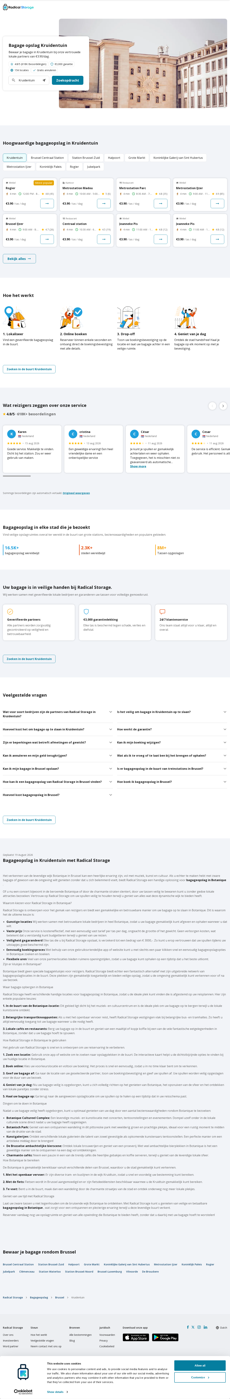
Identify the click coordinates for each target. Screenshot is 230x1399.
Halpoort (74, 1264)
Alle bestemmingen (80, 1334)
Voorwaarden (107, 1334)
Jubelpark (9, 1271)
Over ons (8, 1334)
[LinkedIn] (205, 1327)
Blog (72, 1340)
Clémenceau (26, 1271)
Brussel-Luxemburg (110, 1271)
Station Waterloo (50, 1271)
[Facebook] (188, 1327)
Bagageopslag (39, 1297)
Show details (55, 1391)
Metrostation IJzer (165, 1264)
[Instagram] (199, 1327)
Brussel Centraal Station (18, 1264)
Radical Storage (13, 1297)
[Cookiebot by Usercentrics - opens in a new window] (23, 1392)
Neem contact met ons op (46, 1346)
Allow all (200, 1365)
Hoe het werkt (39, 1334)
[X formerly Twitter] (193, 1327)
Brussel (59, 1297)
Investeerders (11, 1340)
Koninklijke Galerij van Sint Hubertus (127, 1264)
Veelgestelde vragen (42, 1340)
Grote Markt (92, 1264)
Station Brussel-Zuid (51, 1264)
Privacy (103, 1340)
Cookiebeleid (106, 1346)
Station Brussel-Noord (79, 1271)
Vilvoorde (132, 1271)
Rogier (210, 1264)
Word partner (10, 1346)
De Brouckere (150, 1271)
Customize (198, 1377)
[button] (44, 80)
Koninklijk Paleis (192, 1264)
